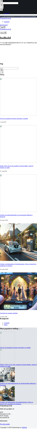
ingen (5, 325)
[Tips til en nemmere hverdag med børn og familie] (18, 115)
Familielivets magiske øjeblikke (9, 313)
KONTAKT (4, 25)
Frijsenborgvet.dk (5, 18)
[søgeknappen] (1, 71)
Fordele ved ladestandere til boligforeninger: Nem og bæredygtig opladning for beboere (16, 403)
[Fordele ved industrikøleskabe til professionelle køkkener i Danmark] (18, 211)
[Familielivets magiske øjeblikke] (18, 309)
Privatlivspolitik (5, 424)
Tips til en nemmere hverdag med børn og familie (14, 118)
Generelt (6, 22)
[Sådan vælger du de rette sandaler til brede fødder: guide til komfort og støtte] (18, 162)
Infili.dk (24, 427)
